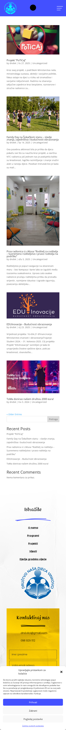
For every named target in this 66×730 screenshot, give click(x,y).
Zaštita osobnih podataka (33, 726)
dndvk (13, 63)
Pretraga (53, 419)
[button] (61, 671)
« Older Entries (14, 414)
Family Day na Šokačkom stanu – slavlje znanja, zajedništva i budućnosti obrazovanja (33, 138)
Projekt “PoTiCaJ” (16, 60)
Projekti (33, 543)
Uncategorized (39, 63)
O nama (33, 527)
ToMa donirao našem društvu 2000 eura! (30, 399)
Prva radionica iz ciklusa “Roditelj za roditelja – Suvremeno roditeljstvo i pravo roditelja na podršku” (32, 254)
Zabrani (33, 710)
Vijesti (33, 551)
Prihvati (33, 702)
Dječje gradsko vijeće (33, 559)
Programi (33, 535)
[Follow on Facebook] (33, 8)
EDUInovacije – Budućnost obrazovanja (29, 324)
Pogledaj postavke (33, 719)
